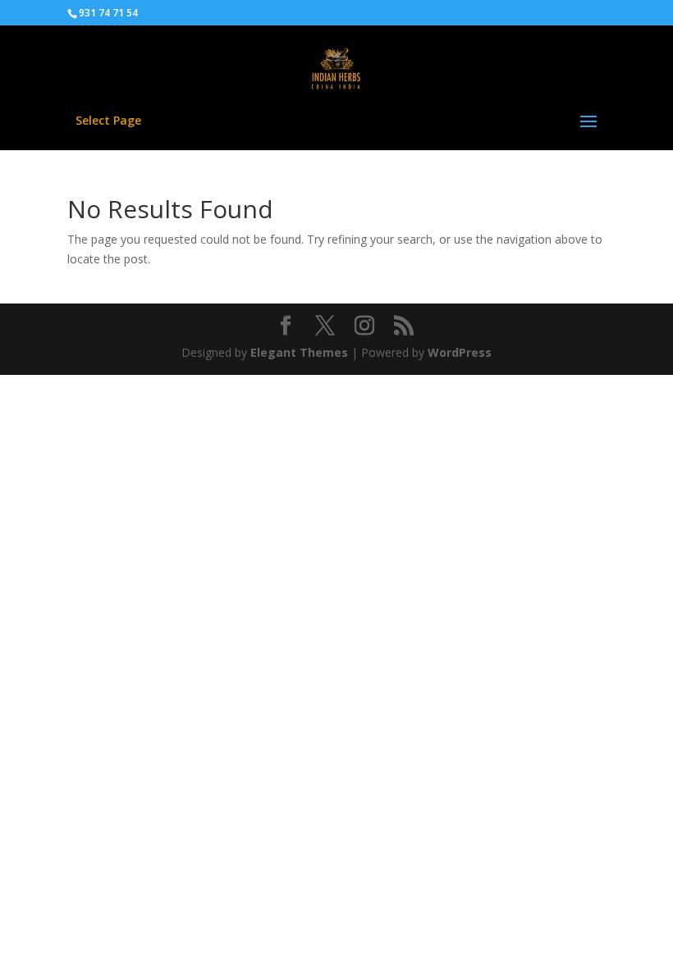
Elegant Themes (299, 352)
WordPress (460, 352)
